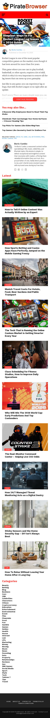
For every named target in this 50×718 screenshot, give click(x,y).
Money (5, 644)
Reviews (6, 662)
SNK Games (7, 666)
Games (5, 627)
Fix (22, 137)
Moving (5, 647)
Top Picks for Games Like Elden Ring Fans (21, 126)
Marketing (6, 642)
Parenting (6, 653)
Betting (5, 588)
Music (4, 649)
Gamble (5, 625)
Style (4, 673)
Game (25, 137)
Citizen (5, 603)
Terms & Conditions (26, 703)
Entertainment (8, 609)
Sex (3, 664)
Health (5, 631)
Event (4, 614)
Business (6, 592)
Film (4, 616)
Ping (42, 137)
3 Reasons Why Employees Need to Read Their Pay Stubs (25, 113)
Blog (4, 590)
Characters (7, 601)
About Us (16, 701)
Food (4, 620)
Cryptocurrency (9, 605)
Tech (4, 675)
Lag (29, 137)
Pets (4, 655)
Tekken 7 (6, 677)
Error (18, 137)
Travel (5, 682)
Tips (15, 138)
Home (8, 701)
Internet (6, 636)
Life (4, 640)
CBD (4, 596)
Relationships (8, 660)
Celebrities (7, 598)
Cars (4, 594)
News (4, 651)
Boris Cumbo (17, 50)
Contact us (26, 701)
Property (6, 657)
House (5, 634)
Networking (36, 137)
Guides (5, 629)
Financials (6, 618)
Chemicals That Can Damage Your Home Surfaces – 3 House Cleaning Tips (24, 120)
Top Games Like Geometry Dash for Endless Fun (24, 130)
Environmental (8, 612)
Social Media (7, 668)
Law (4, 638)
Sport (4, 671)
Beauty (5, 585)
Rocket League (7, 138)
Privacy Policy (38, 701)
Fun (3, 623)
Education (6, 607)
